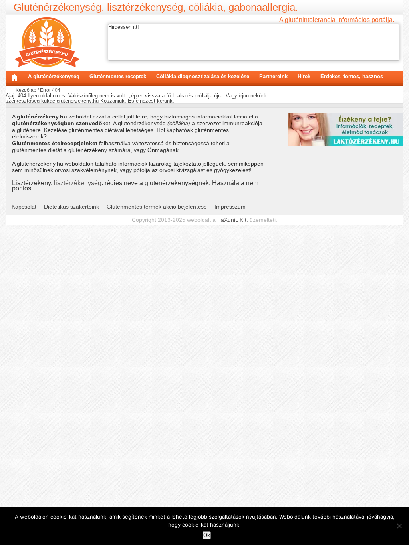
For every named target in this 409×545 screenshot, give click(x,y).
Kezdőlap (14, 77)
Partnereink (273, 76)
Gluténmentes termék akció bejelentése (157, 206)
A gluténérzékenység (53, 76)
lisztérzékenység (77, 182)
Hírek (304, 76)
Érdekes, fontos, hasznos (351, 76)
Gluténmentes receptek (117, 76)
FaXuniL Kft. (232, 220)
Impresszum (230, 206)
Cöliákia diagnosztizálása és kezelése (202, 76)
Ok (206, 535)
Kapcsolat (24, 206)
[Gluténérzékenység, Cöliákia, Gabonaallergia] (47, 42)
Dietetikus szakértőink (71, 206)
